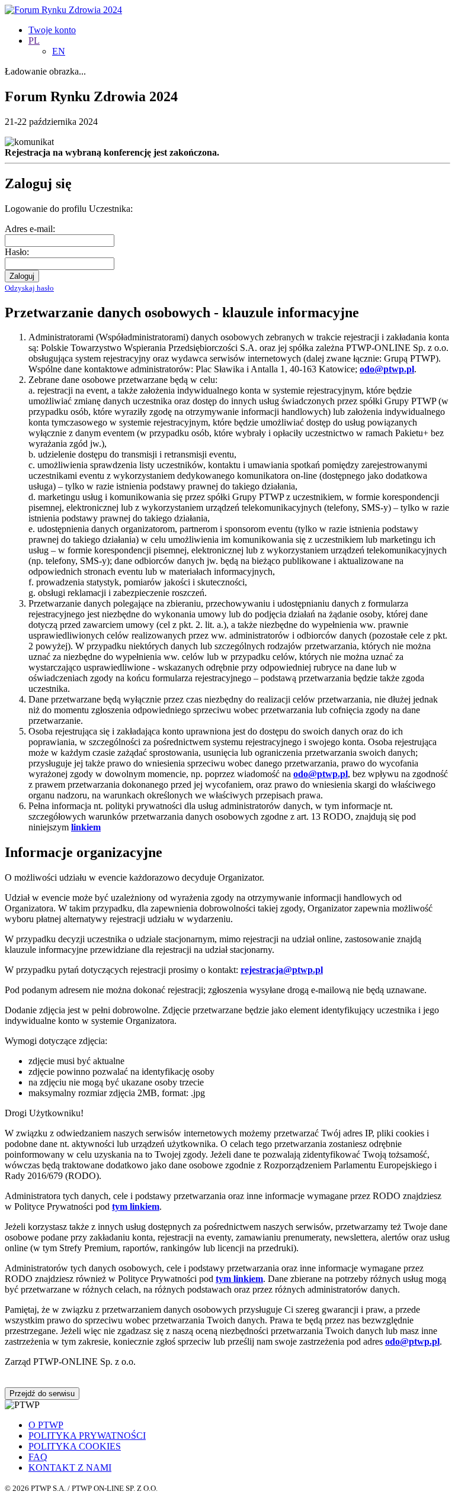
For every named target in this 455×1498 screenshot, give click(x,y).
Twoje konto (52, 30)
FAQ (37, 1457)
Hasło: (17, 252)
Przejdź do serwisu (42, 1393)
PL (34, 41)
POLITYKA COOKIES (74, 1446)
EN (58, 51)
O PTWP (45, 1425)
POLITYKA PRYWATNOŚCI (87, 1436)
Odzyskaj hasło (29, 288)
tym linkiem (135, 1206)
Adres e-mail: (30, 229)
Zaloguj (21, 276)
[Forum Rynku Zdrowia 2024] (63, 10)
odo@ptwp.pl (412, 1341)
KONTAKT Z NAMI (69, 1467)
